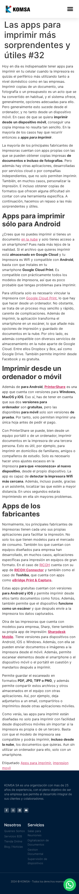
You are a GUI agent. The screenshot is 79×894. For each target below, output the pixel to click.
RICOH (44, 565)
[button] (70, 9)
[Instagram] (13, 810)
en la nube (29, 239)
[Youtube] (26, 810)
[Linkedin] (19, 810)
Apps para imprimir (36, 763)
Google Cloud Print (41, 298)
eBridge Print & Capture (31, 580)
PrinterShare (55, 387)
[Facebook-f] (6, 810)
